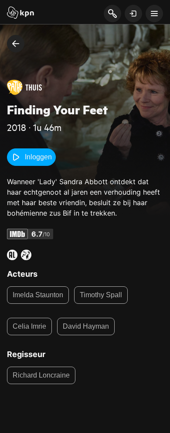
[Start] (20, 13)
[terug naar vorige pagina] (15, 43)
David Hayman (86, 326)
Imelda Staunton (38, 295)
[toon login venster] (133, 13)
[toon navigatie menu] (154, 13)
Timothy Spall (101, 295)
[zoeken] (112, 14)
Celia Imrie (29, 326)
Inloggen (38, 157)
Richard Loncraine (41, 375)
